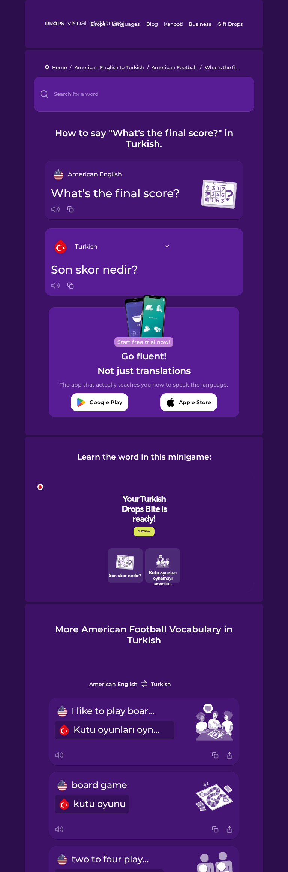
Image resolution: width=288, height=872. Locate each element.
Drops (98, 24)
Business (200, 24)
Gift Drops (230, 24)
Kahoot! (173, 24)
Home (59, 67)
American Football (174, 67)
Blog (152, 24)
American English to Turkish (109, 67)
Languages (126, 24)
